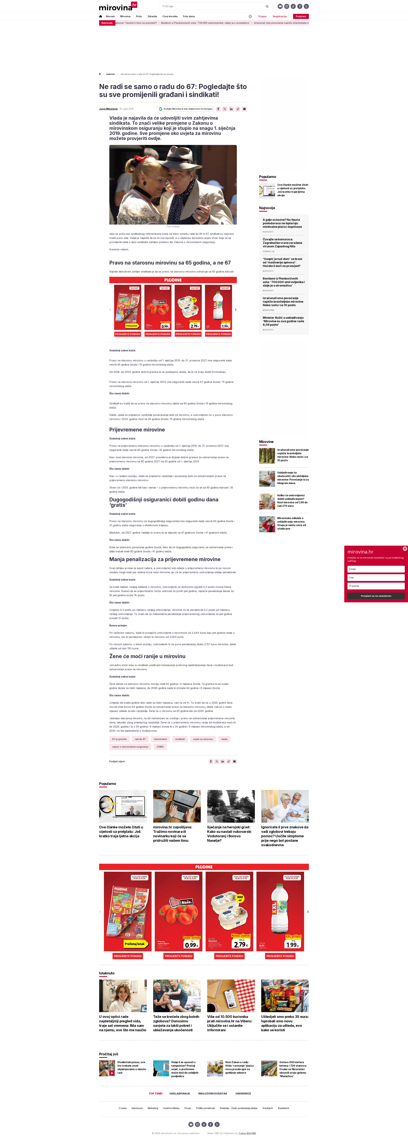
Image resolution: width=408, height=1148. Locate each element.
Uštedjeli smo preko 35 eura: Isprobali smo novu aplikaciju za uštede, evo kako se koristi (285, 1023)
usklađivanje (179, 1093)
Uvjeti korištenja (171, 1108)
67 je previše (119, 739)
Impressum (137, 1108)
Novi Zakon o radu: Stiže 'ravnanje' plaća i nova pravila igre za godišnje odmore (239, 1067)
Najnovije (267, 208)
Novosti (110, 16)
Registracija (280, 16)
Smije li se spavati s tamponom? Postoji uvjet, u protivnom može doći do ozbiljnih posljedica (184, 1069)
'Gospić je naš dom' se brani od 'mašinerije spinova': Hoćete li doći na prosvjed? (282, 262)
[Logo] (118, 6)
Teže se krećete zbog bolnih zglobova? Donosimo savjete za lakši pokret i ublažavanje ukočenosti (176, 1023)
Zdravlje (152, 16)
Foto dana (189, 16)
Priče (139, 16)
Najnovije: (107, 23)
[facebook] (299, 6)
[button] (235, 309)
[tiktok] (293, 6)
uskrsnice (243, 1093)
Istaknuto (110, 74)
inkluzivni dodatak (212, 1093)
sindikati (180, 739)
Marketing (153, 1108)
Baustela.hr (283, 1108)
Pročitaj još (108, 1054)
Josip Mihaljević (108, 109)
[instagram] (286, 6)
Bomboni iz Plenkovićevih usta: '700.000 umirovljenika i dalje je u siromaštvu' (159, 23)
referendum (160, 739)
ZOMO (160, 746)
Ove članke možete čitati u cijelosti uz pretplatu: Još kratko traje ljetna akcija (292, 190)
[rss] (306, 6)
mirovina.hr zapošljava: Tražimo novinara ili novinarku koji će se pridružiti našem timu (172, 834)
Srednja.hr (267, 1108)
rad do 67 (140, 739)
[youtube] (280, 6)
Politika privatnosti (205, 1108)
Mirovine (125, 16)
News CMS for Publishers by (232, 1133)
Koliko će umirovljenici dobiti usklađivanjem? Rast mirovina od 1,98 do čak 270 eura (292, 500)
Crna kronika (170, 16)
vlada (224, 739)
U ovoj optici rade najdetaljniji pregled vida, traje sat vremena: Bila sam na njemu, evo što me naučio (122, 1023)
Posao (188, 1108)
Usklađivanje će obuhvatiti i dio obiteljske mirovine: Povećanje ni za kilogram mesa (293, 478)
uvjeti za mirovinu (203, 739)
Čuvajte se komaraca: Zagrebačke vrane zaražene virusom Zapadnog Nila (282, 243)
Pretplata (301, 16)
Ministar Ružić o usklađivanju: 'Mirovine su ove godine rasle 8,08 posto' (283, 321)
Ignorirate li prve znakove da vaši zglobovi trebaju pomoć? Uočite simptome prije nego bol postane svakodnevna (284, 836)
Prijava (262, 16)
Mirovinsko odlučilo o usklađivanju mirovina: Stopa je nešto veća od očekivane (291, 523)
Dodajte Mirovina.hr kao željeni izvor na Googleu (188, 109)
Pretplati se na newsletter (376, 595)
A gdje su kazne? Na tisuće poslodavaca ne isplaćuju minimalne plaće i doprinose (282, 223)
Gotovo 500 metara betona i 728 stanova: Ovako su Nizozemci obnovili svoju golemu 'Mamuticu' (293, 1069)
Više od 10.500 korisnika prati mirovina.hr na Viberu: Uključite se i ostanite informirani (229, 1023)
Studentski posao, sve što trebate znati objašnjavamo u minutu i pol (131, 1067)
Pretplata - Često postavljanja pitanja (239, 1108)
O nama (123, 1108)
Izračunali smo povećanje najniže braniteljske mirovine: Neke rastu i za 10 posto (253, 23)
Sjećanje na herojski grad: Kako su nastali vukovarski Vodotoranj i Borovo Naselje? (229, 834)
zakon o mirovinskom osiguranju (130, 746)
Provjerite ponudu (127, 334)
